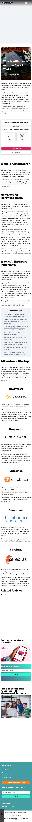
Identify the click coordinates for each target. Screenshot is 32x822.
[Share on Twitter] (2, 814)
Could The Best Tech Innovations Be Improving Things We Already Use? (14, 315)
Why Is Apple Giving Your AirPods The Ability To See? (15, 338)
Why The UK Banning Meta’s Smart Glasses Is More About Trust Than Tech (15, 353)
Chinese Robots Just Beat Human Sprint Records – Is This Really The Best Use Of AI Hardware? (15, 321)
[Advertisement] (16, 26)
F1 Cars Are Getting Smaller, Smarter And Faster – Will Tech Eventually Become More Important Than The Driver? (16, 328)
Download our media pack (16, 782)
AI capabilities (18, 106)
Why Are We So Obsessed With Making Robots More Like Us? (15, 333)
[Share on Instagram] (2, 820)
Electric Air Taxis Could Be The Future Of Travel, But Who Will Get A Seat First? (15, 343)
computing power (16, 285)
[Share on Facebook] (2, 811)
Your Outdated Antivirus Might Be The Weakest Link (15, 348)
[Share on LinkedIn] (2, 817)
